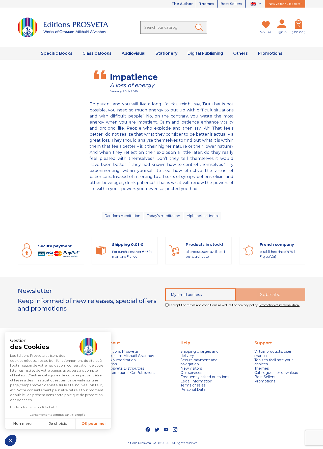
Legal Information (196, 381)
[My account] (282, 25)
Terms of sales (192, 385)
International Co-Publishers (130, 373)
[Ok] (200, 27)
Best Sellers (231, 4)
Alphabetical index (203, 216)
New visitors (191, 368)
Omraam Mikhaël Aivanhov (130, 356)
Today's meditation (163, 216)
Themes (206, 4)
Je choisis (58, 423)
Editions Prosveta (122, 351)
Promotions (264, 381)
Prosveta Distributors (125, 368)
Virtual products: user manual (272, 353)
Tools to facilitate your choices (273, 362)
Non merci (22, 423)
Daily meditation (121, 360)
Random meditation (122, 216)
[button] (11, 440)
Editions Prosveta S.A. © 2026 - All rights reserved (162, 443)
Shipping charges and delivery (199, 353)
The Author (182, 4)
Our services (191, 373)
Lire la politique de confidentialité (33, 407)
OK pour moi (93, 423)
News (112, 364)
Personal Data (192, 389)
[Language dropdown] (256, 4)
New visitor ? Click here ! (285, 4)
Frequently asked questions (204, 377)
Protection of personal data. (279, 305)
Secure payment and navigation (199, 362)
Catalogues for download (276, 373)
